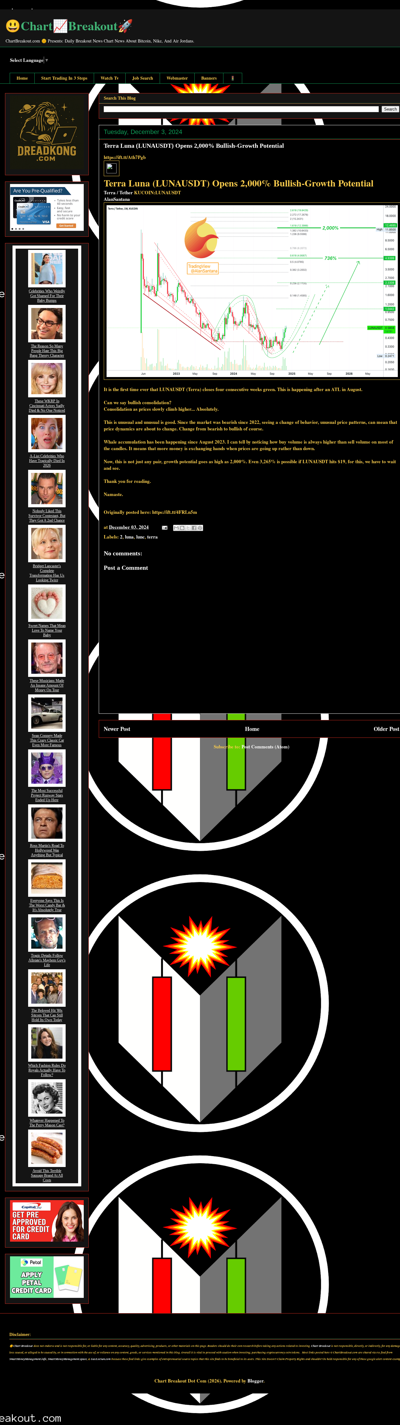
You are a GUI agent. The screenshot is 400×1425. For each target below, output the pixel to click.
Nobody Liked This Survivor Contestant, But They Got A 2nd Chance (46, 516)
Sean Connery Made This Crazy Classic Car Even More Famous (47, 740)
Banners (209, 78)
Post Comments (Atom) (265, 746)
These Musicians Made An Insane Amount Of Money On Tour (47, 685)
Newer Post (117, 729)
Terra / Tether (118, 192)
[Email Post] (164, 527)
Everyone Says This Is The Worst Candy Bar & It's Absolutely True (47, 905)
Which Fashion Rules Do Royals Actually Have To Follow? (47, 1070)
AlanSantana (117, 199)
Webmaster (177, 78)
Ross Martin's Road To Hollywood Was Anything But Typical (47, 850)
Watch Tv (110, 78)
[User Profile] (111, 171)
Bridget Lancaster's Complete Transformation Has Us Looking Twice (46, 573)
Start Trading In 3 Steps (64, 78)
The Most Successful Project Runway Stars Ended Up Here (47, 795)
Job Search (142, 78)
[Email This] (176, 528)
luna (129, 536)
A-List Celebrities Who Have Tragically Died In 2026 (47, 461)
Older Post (386, 729)
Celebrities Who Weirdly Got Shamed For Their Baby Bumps (47, 296)
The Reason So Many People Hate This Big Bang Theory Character (47, 351)
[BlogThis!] (182, 528)
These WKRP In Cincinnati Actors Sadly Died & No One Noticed (47, 406)
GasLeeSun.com (101, 1359)
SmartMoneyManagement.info (28, 1359)
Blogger (255, 1380)
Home (22, 78)
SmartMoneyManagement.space (67, 1359)
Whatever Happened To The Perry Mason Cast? (46, 1122)
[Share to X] (188, 528)
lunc (140, 536)
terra (152, 536)
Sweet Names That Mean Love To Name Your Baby (47, 630)
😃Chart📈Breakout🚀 (69, 25)
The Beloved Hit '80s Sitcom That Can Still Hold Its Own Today (47, 1015)
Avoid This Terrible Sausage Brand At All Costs (47, 1175)
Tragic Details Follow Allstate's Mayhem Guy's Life (47, 960)
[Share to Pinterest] (200, 528)
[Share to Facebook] (194, 528)
